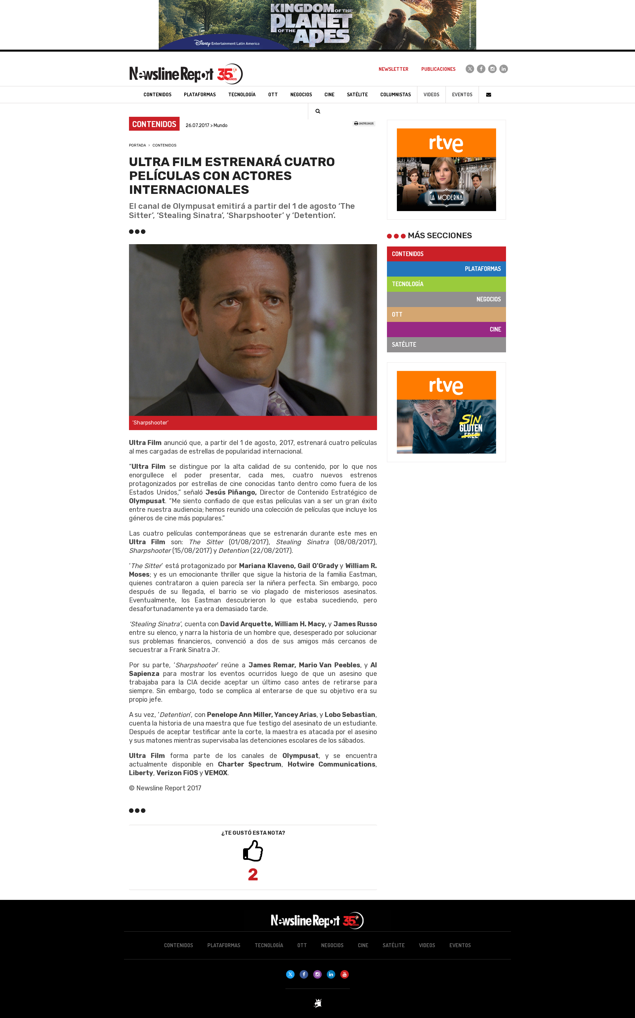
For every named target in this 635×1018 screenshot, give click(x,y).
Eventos (462, 94)
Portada (137, 145)
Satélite (404, 344)
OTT (397, 314)
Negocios (489, 299)
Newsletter (393, 69)
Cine (495, 329)
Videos (431, 94)
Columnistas (395, 94)
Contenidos (164, 145)
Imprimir (366, 124)
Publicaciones (438, 69)
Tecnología (407, 284)
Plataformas (483, 268)
